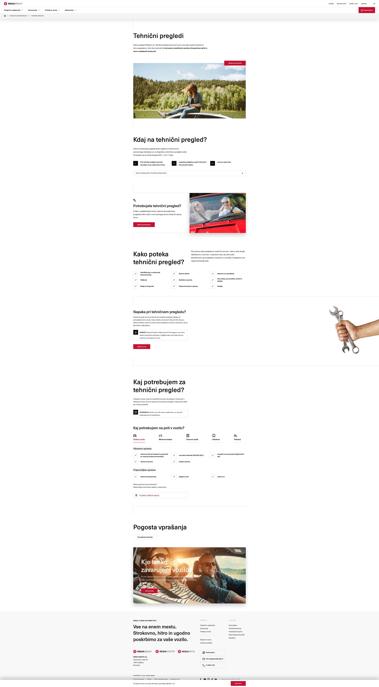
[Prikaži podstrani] (22, 10)
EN (374, 3)
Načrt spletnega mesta (161, 679)
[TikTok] (212, 679)
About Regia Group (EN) (236, 635)
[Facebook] (201, 679)
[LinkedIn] (216, 679)
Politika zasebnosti (138, 679)
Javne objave (233, 625)
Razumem (238, 683)
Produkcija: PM (175, 679)
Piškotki (149, 679)
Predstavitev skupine (235, 631)
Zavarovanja (149, 591)
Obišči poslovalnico (235, 63)
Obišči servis (141, 347)
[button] (141, 438)
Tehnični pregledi (37, 16)
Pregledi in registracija (18, 16)
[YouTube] (205, 679)
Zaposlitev (232, 638)
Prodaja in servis (205, 631)
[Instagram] (208, 679)
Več (173, 683)
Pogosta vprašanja (206, 643)
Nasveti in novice (205, 640)
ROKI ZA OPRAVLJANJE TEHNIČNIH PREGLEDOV (151, 173)
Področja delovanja (235, 628)
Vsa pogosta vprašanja (145, 537)
